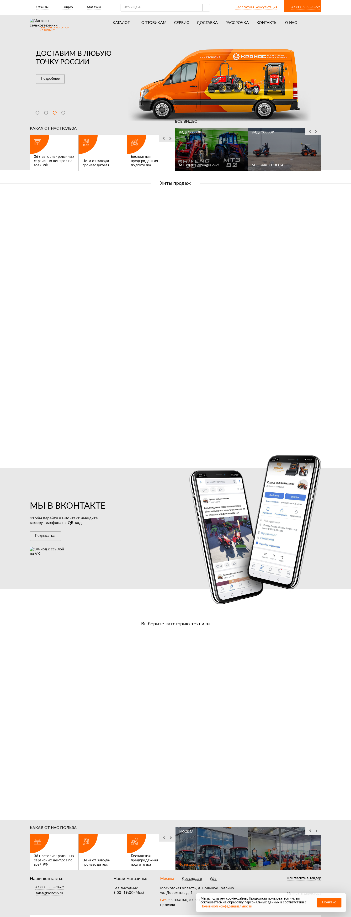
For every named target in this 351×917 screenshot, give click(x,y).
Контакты (266, 23)
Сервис (181, 23)
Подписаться (45, 536)
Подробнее (50, 78)
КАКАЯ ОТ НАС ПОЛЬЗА (53, 128)
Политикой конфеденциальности (226, 906)
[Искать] (206, 7)
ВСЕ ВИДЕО (186, 121)
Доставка (207, 23)
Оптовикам (153, 23)
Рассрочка (237, 23)
